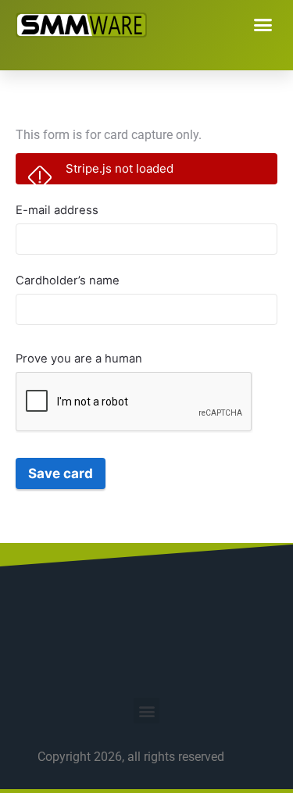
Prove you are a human (79, 359)
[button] (263, 25)
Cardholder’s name (68, 280)
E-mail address (57, 210)
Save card (60, 473)
